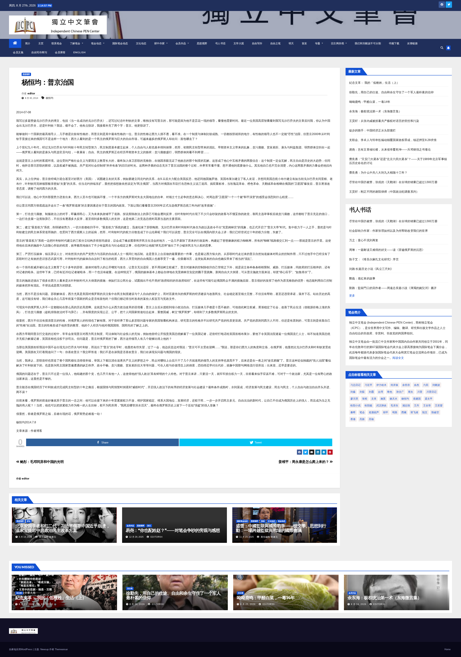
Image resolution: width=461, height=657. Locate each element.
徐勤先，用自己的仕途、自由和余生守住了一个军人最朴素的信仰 (391, 92)
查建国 (417, 398)
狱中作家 (160, 43)
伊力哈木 (381, 385)
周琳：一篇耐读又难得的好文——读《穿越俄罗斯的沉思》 (387, 249)
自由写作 (257, 43)
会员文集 (18, 52)
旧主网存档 (338, 43)
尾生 (410, 391)
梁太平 (428, 398)
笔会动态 (96, 43)
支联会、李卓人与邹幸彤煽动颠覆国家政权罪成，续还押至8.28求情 (393, 140)
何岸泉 (394, 385)
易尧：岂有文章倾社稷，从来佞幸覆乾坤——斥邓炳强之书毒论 (390, 149)
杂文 (149, 526)
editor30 (46, 604)
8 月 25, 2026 (248, 604)
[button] (441, 47)
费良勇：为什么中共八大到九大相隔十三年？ (378, 172)
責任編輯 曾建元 (47, 537)
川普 (419, 391)
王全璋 (427, 405)
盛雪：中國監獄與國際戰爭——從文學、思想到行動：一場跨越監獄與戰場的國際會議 (281, 528)
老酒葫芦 (374, 412)
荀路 (394, 412)
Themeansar (61, 649)
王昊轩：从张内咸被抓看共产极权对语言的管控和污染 (384, 120)
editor (31, 93)
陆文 (424, 412)
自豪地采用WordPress (21, 649)
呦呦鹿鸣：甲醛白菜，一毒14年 (369, 101)
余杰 (416, 385)
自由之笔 (275, 43)
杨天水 (393, 398)
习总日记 (355, 385)
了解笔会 (75, 43)
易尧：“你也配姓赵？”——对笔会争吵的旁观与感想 (173, 530)
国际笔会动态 (120, 43)
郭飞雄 (414, 412)
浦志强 (406, 405)
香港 (352, 419)
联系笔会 (57, 43)
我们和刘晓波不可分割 (368, 43)
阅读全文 (398, 357)
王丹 (416, 405)
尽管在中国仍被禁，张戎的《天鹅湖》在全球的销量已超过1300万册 (393, 182)
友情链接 (412, 43)
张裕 (364, 398)
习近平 (368, 385)
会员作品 (181, 43)
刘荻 (362, 391)
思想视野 (202, 43)
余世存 (406, 385)
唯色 (389, 391)
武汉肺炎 (381, 405)
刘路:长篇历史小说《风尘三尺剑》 (371, 268)
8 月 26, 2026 (137, 604)
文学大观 (239, 43)
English (79, 52)
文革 (373, 398)
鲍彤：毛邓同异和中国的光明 (41, 462)
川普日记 (431, 391)
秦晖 (352, 412)
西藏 (403, 412)
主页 (41, 43)
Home (447, 649)
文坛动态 (141, 43)
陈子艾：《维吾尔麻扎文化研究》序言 (374, 259)
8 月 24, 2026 (358, 604)
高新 (362, 419)
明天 (291, 43)
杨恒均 (49, 98)
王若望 (438, 405)
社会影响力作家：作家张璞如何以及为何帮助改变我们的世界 (388, 230)
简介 (27, 43)
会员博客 (60, 52)
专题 (318, 43)
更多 (352, 295)
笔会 (362, 412)
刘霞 (371, 391)
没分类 (19, 593)
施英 (383, 398)
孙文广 (400, 391)
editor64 (156, 537)
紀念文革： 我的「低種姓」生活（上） (374, 82)
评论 (28, 521)
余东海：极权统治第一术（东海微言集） (375, 111)
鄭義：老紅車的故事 (362, 278)
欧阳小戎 (355, 405)
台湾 (380, 391)
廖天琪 (354, 398)
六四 (425, 385)
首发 (304, 43)
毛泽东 (394, 405)
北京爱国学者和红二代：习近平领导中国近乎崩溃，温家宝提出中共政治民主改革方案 (62, 528)
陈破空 (435, 412)
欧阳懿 (368, 405)
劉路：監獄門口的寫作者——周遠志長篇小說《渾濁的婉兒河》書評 (393, 288)
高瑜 (371, 419)
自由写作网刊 (39, 52)
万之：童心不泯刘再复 (363, 240)
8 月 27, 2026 (26, 604)
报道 (263, 521)
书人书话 (220, 43)
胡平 (385, 412)
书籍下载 (394, 43)
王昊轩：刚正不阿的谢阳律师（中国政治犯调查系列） (384, 191)
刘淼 (352, 391)
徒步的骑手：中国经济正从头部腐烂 (372, 130)
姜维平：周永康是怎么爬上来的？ (304, 462)
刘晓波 (436, 385)
